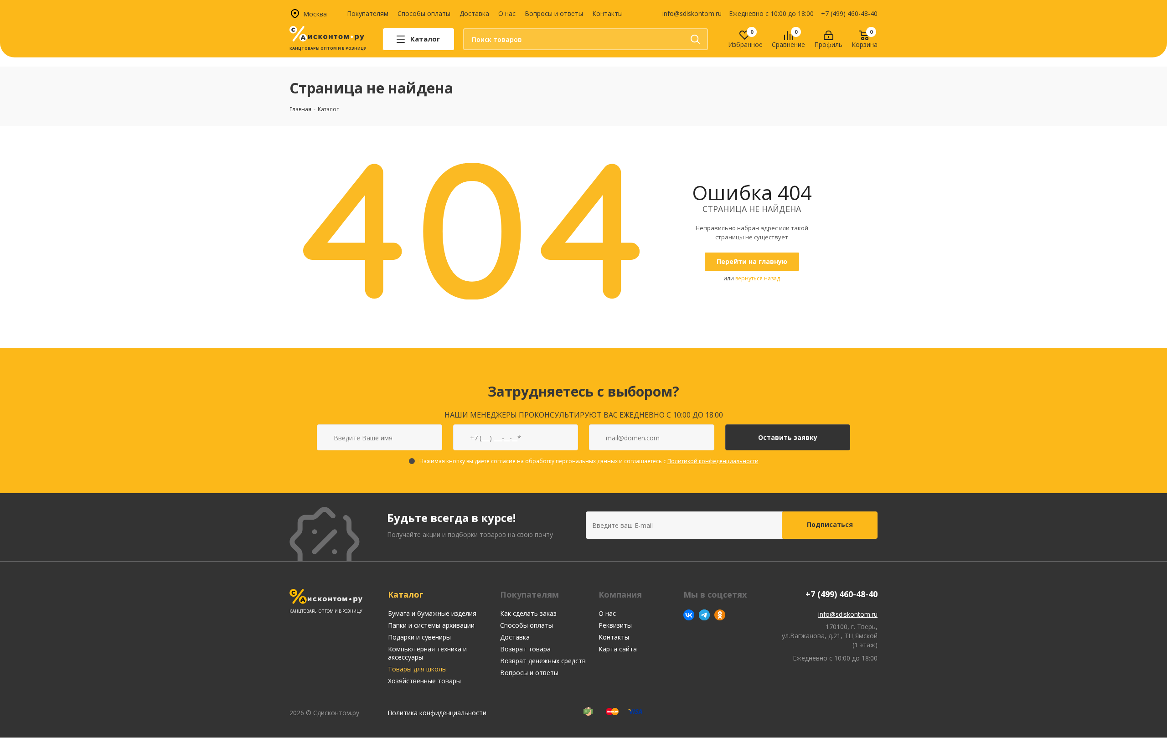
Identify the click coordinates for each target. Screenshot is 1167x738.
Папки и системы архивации (431, 625)
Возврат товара (525, 649)
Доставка (474, 13)
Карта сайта (618, 649)
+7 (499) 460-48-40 (849, 13)
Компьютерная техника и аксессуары (427, 653)
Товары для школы (417, 669)
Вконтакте (688, 614)
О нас (507, 13)
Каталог (405, 594)
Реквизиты (615, 625)
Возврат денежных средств (543, 660)
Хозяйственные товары (424, 680)
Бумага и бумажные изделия (432, 613)
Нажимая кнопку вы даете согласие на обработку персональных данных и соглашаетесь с (589, 461)
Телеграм (704, 614)
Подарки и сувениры (419, 637)
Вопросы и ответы (554, 13)
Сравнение (788, 45)
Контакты (607, 13)
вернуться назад (757, 278)
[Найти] (695, 39)
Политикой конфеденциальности (713, 461)
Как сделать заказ (528, 613)
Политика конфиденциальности (436, 712)
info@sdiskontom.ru (692, 13)
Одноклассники (719, 614)
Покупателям (367, 13)
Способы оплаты (424, 13)
